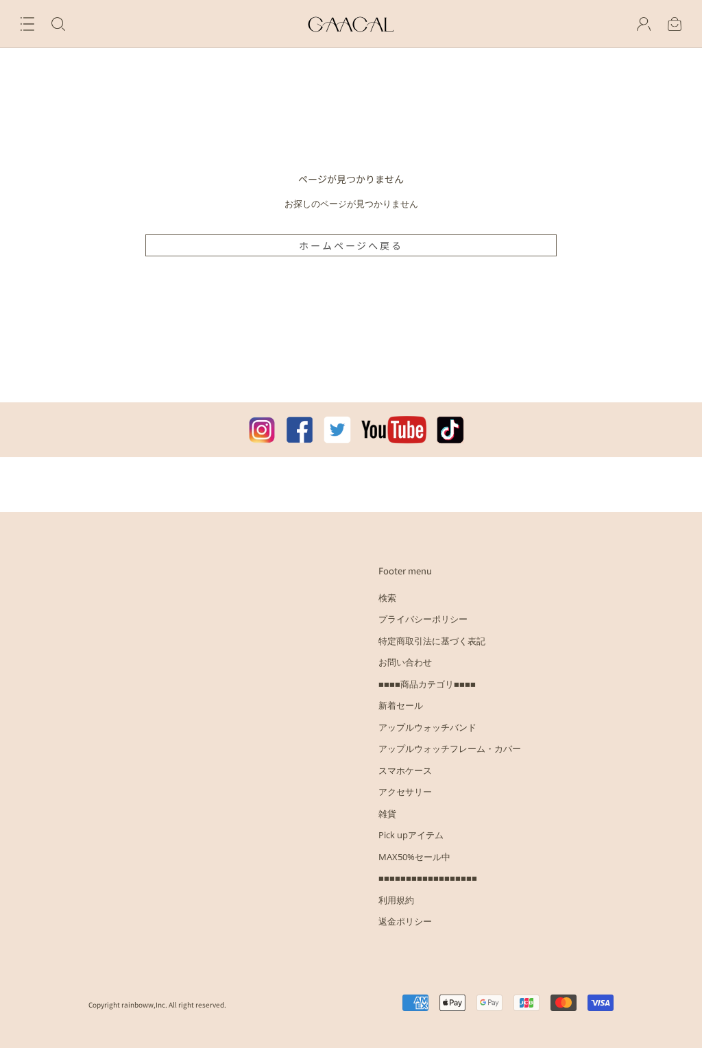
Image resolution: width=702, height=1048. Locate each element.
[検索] (58, 24)
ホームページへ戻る (350, 245)
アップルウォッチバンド (427, 727)
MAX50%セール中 (414, 857)
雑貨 (387, 813)
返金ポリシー (405, 921)
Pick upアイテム (411, 835)
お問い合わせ (405, 662)
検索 (387, 598)
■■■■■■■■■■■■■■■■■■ (427, 878)
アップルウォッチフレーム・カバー (449, 748)
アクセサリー (405, 791)
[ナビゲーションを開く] (27, 24)
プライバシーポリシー (423, 619)
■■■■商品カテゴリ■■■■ (427, 684)
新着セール (400, 705)
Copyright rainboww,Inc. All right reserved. (157, 1004)
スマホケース (405, 770)
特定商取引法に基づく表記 (431, 641)
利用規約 (396, 900)
